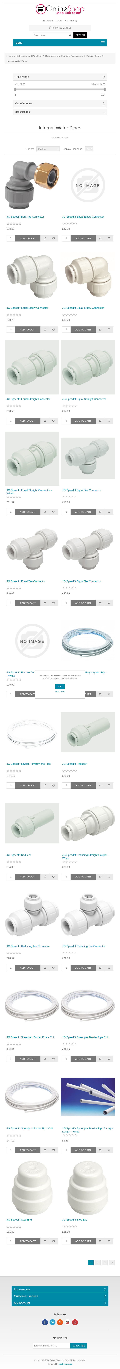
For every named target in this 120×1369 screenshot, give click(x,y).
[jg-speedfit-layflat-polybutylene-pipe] (88, 641)
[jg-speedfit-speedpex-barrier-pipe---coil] (32, 1006)
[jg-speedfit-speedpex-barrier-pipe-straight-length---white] (88, 1097)
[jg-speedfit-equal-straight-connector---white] (32, 459)
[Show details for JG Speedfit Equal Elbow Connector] (88, 185)
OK (60, 686)
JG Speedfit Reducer (74, 763)
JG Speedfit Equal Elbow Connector (83, 216)
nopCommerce (65, 1364)
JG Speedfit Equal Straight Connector (28, 399)
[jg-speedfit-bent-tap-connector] (32, 185)
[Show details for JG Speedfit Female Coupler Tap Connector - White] (32, 641)
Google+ (75, 1322)
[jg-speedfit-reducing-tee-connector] (32, 915)
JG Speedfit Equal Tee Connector (81, 490)
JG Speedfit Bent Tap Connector (25, 216)
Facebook (45, 1322)
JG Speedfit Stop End (19, 1219)
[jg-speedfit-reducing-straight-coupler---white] (88, 823)
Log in (59, 21)
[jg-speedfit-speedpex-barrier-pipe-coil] (88, 1006)
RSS (60, 1322)
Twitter (52, 1322)
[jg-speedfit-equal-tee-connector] (88, 459)
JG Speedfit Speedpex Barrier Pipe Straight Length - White (87, 1130)
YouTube (67, 1322)
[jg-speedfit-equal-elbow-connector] (32, 276)
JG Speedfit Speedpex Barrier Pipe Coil (85, 1037)
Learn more (60, 691)
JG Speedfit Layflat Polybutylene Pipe (84, 672)
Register (48, 21)
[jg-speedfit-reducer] (88, 732)
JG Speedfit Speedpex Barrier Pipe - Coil (30, 1037)
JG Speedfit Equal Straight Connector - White (29, 492)
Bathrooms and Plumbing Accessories (64, 56)
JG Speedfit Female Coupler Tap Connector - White (32, 674)
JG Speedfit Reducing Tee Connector (28, 946)
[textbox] (53, 35)
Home (10, 56)
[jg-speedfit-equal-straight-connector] (32, 367)
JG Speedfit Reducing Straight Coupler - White (85, 857)
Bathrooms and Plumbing (29, 56)
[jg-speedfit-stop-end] (32, 1188)
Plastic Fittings (93, 56)
